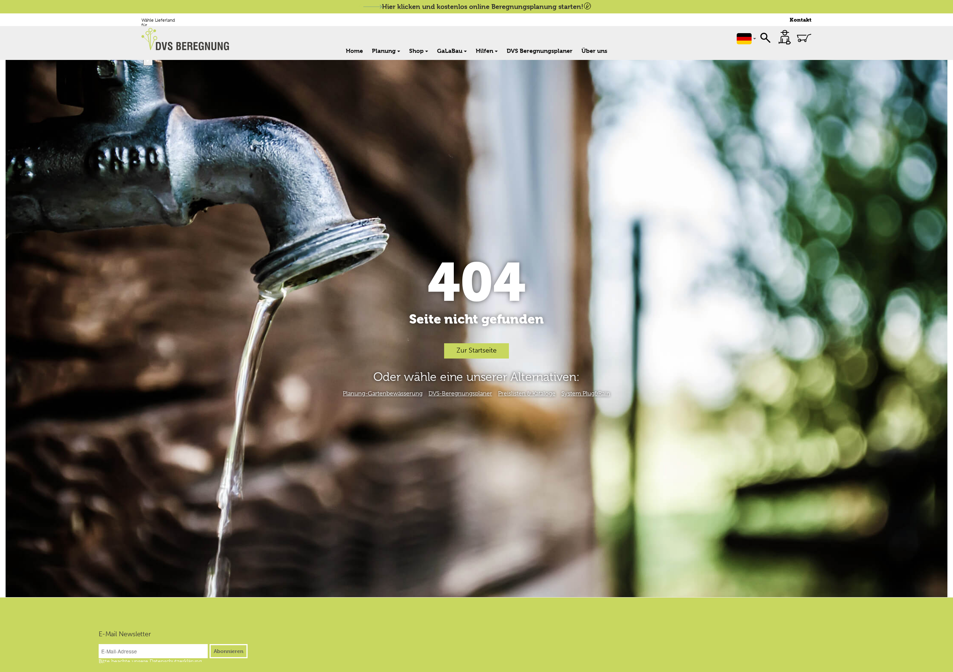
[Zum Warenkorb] (804, 38)
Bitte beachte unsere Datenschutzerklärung (150, 661)
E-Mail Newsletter (125, 634)
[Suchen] (765, 37)
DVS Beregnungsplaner (540, 50)
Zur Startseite (476, 350)
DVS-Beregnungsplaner (460, 393)
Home (354, 50)
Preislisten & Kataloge (526, 393)
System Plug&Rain (585, 393)
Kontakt (801, 20)
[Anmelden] (784, 37)
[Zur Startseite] (189, 39)
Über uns (594, 50)
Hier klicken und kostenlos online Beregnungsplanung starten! (482, 6)
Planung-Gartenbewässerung (383, 393)
